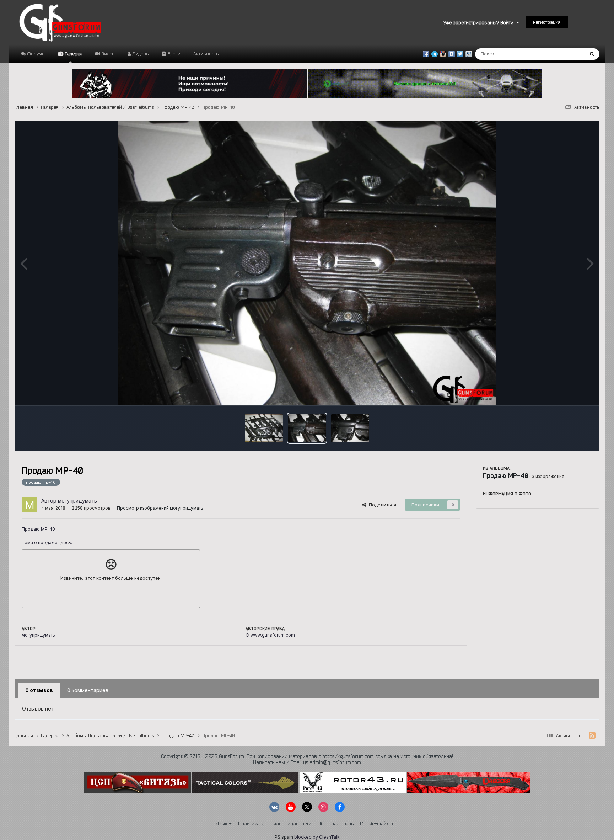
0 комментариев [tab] (87, 690)
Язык (222, 823)
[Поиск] (591, 54)
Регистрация (547, 22)
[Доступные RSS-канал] (592, 735)
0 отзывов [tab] (39, 690)
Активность (206, 53)
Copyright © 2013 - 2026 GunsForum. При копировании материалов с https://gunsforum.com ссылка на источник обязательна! (307, 756)
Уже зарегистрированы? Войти (479, 22)
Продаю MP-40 (505, 475)
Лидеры (140, 53)
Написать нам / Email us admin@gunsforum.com (307, 762)
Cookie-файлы (376, 823)
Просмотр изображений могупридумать (160, 508)
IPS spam (283, 837)
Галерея (72, 53)
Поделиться (381, 504)
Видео (107, 53)
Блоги (173, 53)
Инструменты (568, 392)
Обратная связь (336, 823)
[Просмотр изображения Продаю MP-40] (264, 428)
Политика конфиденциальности (274, 823)
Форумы (35, 53)
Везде (568, 54)
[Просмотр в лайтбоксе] (307, 263)
